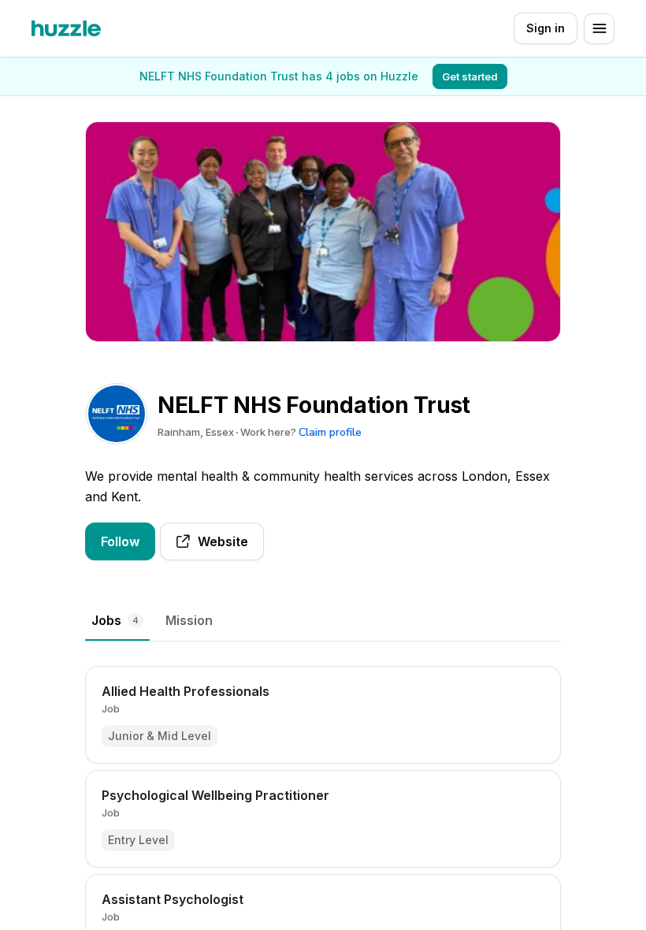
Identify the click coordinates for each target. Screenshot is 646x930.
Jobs (115, 620)
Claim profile (330, 432)
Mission (189, 620)
